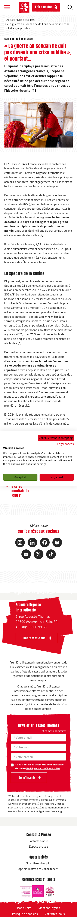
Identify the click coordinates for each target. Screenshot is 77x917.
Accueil (10, 20)
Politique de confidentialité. (43, 768)
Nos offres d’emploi (38, 863)
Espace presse (38, 846)
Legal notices (65, 443)
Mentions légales (49, 907)
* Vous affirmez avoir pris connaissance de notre (39, 766)
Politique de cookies (25, 913)
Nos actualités (26, 20)
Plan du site (24, 907)
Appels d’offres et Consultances (38, 868)
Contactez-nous (39, 841)
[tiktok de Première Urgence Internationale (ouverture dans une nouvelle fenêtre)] (51, 554)
